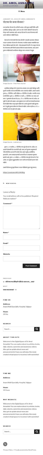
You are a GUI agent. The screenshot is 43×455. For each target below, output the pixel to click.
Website (6, 254)
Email (5, 243)
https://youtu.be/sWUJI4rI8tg (14, 172)
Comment (7, 204)
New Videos (11, 183)
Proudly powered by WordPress (25, 450)
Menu (23, 11)
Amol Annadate (28, 19)
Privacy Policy (8, 450)
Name (6, 233)
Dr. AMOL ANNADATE (18, 3)
